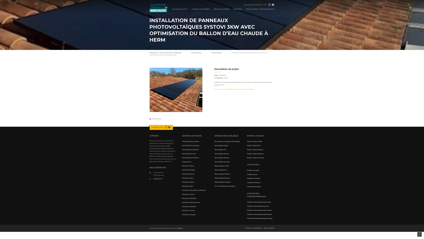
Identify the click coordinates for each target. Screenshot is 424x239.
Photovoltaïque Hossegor (222, 182)
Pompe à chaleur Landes (254, 141)
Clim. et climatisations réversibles (225, 186)
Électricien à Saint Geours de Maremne (194, 190)
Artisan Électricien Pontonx (190, 150)
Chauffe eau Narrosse (253, 182)
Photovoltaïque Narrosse (222, 178)
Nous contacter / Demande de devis (260, 9)
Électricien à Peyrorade (189, 198)
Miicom (180, 228)
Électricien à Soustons (189, 215)
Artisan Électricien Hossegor (190, 145)
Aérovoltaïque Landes (221, 145)
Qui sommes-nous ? (180, 9)
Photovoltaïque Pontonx (222, 174)
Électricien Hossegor (188, 170)
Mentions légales (269, 228)
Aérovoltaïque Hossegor (222, 162)
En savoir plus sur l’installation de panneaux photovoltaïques (234, 89)
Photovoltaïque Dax (221, 170)
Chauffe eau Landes (253, 170)
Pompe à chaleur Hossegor (255, 158)
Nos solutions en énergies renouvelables (227, 141)
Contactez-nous (157, 127)
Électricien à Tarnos (188, 194)
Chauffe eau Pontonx (253, 178)
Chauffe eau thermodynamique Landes (259, 202)
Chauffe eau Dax (252, 174)
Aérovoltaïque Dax (220, 150)
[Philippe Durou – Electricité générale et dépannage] (159, 8)
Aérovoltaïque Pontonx (222, 154)
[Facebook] (269, 5)
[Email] (273, 5)
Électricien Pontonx (188, 166)
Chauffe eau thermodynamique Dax (258, 206)
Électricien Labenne (188, 182)
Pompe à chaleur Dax (253, 145)
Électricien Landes (187, 178)
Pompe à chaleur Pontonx (255, 150)
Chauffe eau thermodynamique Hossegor (260, 218)
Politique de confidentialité (254, 228)
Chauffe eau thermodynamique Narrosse (259, 214)
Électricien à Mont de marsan (191, 202)
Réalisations (237, 9)
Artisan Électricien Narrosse (190, 158)
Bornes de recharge (221, 9)
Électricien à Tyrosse (188, 210)
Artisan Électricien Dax (189, 154)
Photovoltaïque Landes (222, 166)
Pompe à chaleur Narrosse (255, 154)
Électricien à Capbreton (189, 206)
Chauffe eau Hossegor (254, 187)
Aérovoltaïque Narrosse (222, 158)
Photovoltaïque (156, 119)
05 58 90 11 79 (260, 5)
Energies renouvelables (201, 9)
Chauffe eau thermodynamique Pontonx (259, 210)
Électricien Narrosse (188, 174)
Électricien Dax (186, 162)
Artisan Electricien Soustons (190, 141)
